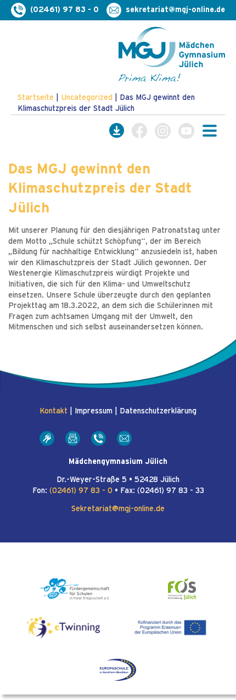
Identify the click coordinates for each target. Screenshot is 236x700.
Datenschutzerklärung (158, 411)
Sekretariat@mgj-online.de (118, 509)
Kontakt (54, 411)
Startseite (36, 98)
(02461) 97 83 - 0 (81, 491)
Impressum (94, 411)
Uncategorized (87, 98)
